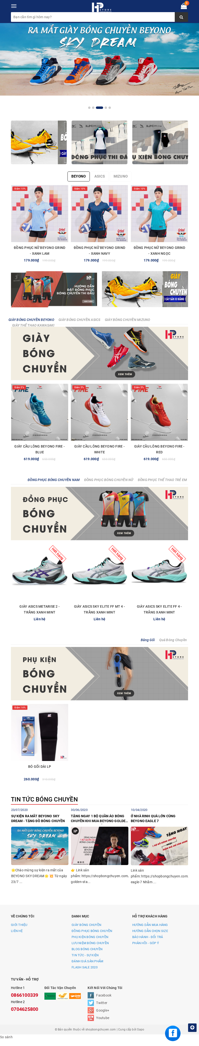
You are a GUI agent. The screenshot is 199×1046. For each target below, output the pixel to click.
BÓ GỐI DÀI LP (39, 766)
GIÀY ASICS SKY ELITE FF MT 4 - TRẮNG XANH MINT (99, 609)
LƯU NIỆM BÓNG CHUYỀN (90, 943)
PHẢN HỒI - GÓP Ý (145, 943)
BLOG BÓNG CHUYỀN (87, 949)
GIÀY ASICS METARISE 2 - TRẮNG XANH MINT (39, 609)
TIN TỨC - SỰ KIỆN (85, 955)
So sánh (6, 1037)
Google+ (102, 1010)
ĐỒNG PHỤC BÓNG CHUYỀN (92, 931)
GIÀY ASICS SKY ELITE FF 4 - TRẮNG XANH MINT (159, 609)
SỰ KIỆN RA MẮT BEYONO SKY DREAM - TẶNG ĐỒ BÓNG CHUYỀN (38, 818)
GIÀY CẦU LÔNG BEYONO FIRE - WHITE (99, 449)
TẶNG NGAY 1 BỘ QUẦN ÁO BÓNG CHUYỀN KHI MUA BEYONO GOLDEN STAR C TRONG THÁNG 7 (99, 819)
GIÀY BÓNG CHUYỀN (86, 925)
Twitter (101, 1003)
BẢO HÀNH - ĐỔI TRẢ (147, 937)
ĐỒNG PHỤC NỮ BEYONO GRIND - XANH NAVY (99, 250)
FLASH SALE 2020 (85, 967)
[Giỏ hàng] (184, 7)
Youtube (102, 1018)
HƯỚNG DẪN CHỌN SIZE (150, 931)
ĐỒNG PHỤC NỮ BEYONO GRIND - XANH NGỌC (159, 250)
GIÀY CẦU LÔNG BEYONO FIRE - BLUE (39, 449)
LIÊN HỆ (17, 931)
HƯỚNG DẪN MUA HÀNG (150, 925)
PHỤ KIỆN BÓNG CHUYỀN (90, 937)
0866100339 (24, 995)
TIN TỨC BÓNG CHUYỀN (44, 799)
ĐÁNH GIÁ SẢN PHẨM (87, 961)
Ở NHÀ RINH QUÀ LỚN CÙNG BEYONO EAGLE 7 (153, 818)
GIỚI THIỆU (19, 925)
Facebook (103, 995)
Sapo (140, 1029)
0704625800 (24, 1009)
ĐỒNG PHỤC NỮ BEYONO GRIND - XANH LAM (39, 250)
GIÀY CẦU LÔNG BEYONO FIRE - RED (159, 449)
